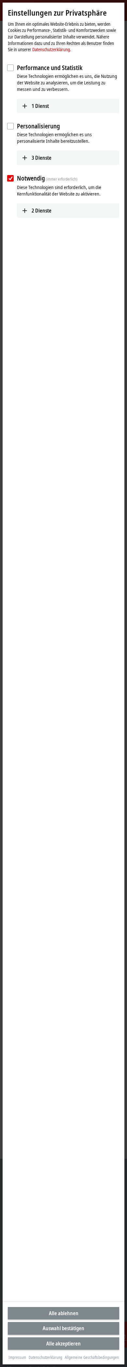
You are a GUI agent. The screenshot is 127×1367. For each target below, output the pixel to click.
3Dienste (41, 157)
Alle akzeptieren (63, 1343)
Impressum (17, 1357)
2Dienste (41, 210)
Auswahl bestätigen (63, 1328)
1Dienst (40, 106)
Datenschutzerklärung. (51, 49)
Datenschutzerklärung (45, 1357)
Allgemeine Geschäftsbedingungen (92, 1357)
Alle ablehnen (63, 1313)
